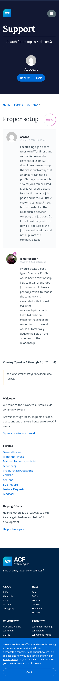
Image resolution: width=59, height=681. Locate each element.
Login (39, 77)
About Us (8, 596)
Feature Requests (13, 489)
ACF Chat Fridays (12, 626)
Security (36, 612)
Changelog (8, 608)
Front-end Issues (13, 457)
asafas (24, 137)
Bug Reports (11, 484)
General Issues (12, 452)
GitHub (6, 634)
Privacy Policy (10, 659)
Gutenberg (9, 466)
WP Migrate (38, 630)
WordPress (9, 630)
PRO (5, 592)
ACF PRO (32, 104)
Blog (5, 600)
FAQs (35, 596)
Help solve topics (13, 529)
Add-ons (8, 480)
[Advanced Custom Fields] (6, 13)
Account (7, 604)
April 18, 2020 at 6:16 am (34, 140)
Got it (29, 672)
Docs (35, 592)
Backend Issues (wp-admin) (19, 461)
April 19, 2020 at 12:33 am (34, 262)
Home (6, 104)
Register (25, 77)
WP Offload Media (41, 634)
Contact (36, 604)
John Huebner (29, 259)
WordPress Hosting (42, 626)
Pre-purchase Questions (18, 471)
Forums (18, 104)
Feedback (8, 494)
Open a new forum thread (19, 433)
